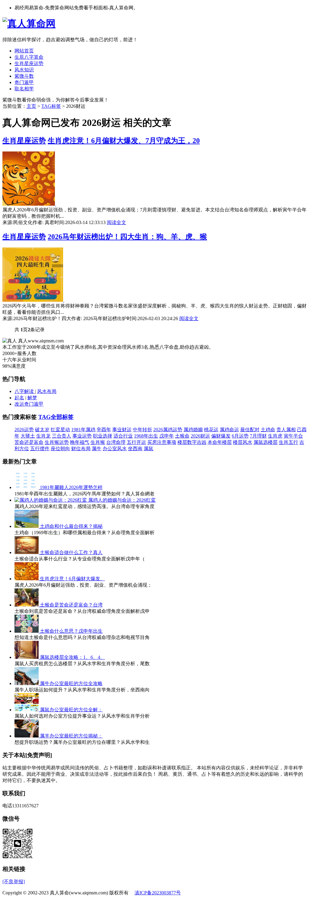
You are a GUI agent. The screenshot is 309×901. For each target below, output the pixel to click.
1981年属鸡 (83, 429)
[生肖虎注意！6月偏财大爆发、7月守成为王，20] (29, 204)
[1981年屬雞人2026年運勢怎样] (27, 487)
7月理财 (258, 435)
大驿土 (28, 435)
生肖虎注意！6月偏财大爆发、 (72, 578)
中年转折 (142, 429)
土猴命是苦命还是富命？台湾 (71, 604)
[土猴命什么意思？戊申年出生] (27, 631)
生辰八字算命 (28, 57)
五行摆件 (39, 448)
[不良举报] (13, 881)
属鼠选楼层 (265, 442)
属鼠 (148, 448)
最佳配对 (250, 429)
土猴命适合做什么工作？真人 (71, 552)
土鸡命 (268, 429)
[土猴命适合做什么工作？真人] (27, 552)
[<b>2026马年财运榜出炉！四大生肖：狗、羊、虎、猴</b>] (33, 300)
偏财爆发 (221, 435)
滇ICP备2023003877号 (158, 892)
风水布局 (46, 391)
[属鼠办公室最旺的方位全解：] (27, 709)
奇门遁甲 (24, 82)
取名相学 (24, 88)
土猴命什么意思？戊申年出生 (71, 631)
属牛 (96, 448)
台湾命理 (116, 442)
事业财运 (122, 429)
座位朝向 (60, 448)
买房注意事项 (161, 442)
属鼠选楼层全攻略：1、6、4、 (72, 657)
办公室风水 (115, 448)
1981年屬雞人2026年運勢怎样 (71, 487)
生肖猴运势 (57, 442)
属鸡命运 (229, 429)
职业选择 (102, 435)
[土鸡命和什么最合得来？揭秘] (27, 526)
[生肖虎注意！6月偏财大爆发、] (27, 578)
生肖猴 (98, 442)
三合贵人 (61, 435)
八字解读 (24, 391)
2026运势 (24, 429)
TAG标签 (51, 106)
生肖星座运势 (28, 63)
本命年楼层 (220, 442)
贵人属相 (286, 429)
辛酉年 (104, 429)
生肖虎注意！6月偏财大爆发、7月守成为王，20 (124, 141)
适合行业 (123, 435)
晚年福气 (79, 442)
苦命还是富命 (28, 442)
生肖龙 (43, 435)
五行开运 (136, 442)
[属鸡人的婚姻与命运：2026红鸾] (51, 500)
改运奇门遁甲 (28, 404)
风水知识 (24, 69)
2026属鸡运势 (167, 429)
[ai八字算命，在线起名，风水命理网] (29, 23)
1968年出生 (146, 435)
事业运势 (82, 435)
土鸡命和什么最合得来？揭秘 (71, 526)
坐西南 (135, 448)
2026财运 (200, 435)
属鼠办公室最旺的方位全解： (71, 709)
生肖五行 (288, 442)
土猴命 (182, 435)
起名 (19, 397)
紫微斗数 (24, 76)
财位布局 (81, 448)
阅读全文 (116, 222)
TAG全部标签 (56, 417)
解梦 (32, 397)
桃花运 (211, 429)
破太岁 (42, 429)
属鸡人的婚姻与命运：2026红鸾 (122, 500)
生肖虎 (275, 435)
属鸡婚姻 (193, 429)
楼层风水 (242, 442)
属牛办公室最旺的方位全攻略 (71, 683)
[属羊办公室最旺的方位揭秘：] (27, 735)
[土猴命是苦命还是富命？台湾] (27, 604)
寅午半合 (293, 435)
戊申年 (166, 435)
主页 (31, 106)
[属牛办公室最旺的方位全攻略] (27, 683)
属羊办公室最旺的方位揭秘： (71, 735)
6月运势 (240, 435)
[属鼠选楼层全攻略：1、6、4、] (27, 657)
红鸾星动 (60, 429)
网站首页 (24, 50)
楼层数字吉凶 (191, 442)
